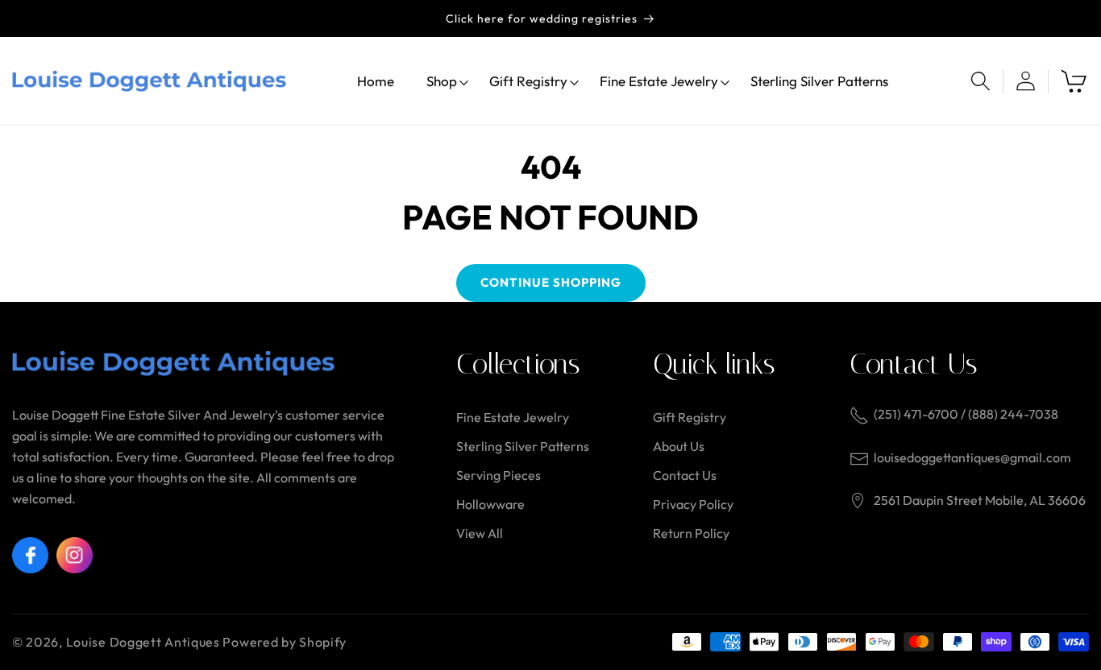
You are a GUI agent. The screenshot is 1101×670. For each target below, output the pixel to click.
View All (479, 533)
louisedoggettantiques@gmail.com (972, 457)
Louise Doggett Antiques (143, 642)
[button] (441, 81)
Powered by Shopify (284, 642)
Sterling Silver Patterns (522, 446)
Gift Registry (689, 417)
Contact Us (685, 475)
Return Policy (691, 533)
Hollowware (490, 504)
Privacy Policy (693, 504)
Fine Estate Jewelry (512, 417)
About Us (678, 446)
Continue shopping (550, 282)
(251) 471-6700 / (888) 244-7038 (966, 414)
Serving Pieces (498, 475)
